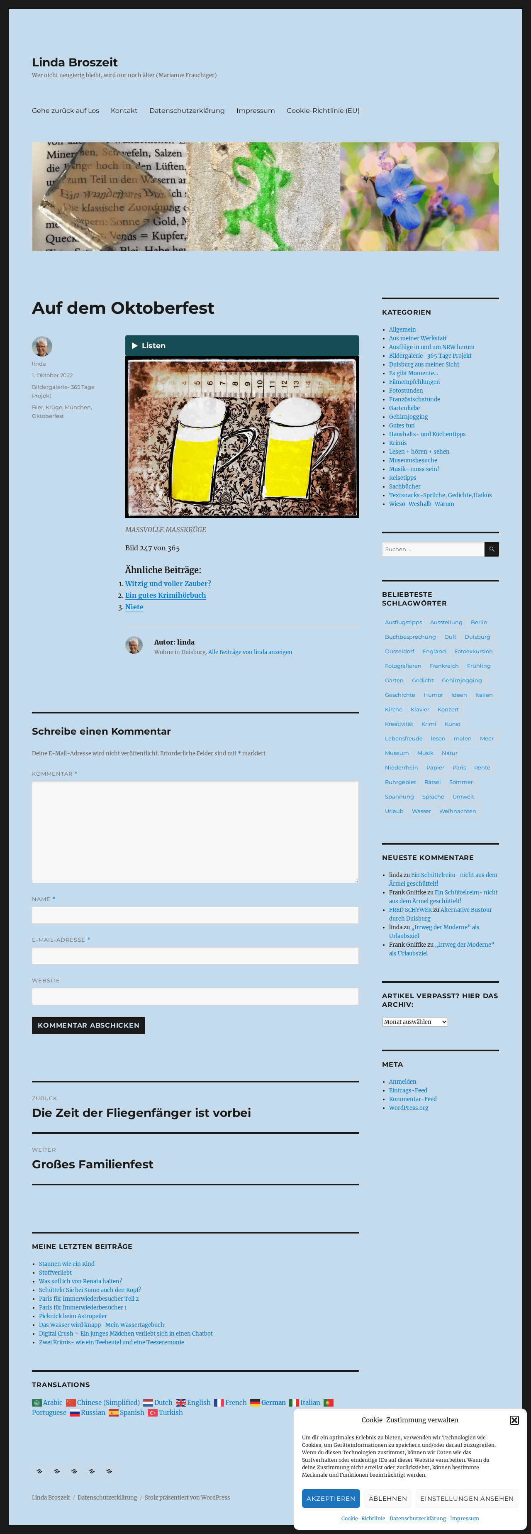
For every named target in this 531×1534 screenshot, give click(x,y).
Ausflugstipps (403, 622)
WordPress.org (409, 1107)
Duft (450, 636)
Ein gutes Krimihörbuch (165, 595)
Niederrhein (401, 767)
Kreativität (399, 724)
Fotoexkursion (473, 651)
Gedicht (423, 680)
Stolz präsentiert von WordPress (187, 1497)
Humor (433, 694)
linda (39, 363)
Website (46, 980)
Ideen (459, 694)
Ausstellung (446, 622)
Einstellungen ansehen (467, 1498)
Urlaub (394, 811)
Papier (435, 767)
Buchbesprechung (410, 636)
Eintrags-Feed (408, 1090)
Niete (134, 607)
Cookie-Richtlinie (363, 1518)
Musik (425, 753)
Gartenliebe (404, 408)
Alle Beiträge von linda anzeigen (250, 652)
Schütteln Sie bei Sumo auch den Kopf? (90, 1290)
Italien (484, 694)
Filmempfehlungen (414, 382)
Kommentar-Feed (413, 1099)
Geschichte (400, 694)
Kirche (393, 709)
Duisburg (477, 636)
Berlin (479, 622)
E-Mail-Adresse (61, 939)
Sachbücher (405, 486)
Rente (482, 767)
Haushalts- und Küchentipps (427, 434)
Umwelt (463, 796)
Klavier (420, 709)
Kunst (452, 724)
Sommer (461, 782)
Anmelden (403, 1081)
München (78, 407)
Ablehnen (388, 1498)
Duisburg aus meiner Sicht (424, 364)
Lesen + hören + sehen (419, 451)
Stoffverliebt (55, 1272)
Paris (459, 767)
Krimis (398, 443)
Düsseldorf (399, 651)
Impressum (464, 1518)
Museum (397, 753)
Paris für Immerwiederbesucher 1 (83, 1307)
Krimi (428, 724)
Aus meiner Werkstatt (418, 338)
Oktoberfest (48, 416)
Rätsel (432, 782)
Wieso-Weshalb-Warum (421, 504)
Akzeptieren (331, 1498)
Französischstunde (414, 399)
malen (463, 738)
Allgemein (402, 329)
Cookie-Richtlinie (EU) (323, 111)
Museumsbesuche (413, 460)
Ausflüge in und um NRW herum (432, 347)
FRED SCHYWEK (410, 910)
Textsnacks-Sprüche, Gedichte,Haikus (440, 495)
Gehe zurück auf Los (65, 111)
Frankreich (444, 665)
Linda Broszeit (75, 62)
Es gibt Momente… (413, 373)
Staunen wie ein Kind (67, 1264)
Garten (394, 680)
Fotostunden (406, 390)
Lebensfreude (404, 738)
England (434, 651)
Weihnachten (457, 811)
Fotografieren (403, 665)
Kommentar (55, 773)
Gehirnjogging (408, 416)
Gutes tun (402, 425)
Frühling (479, 665)
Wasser (421, 811)
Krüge (54, 407)
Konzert (448, 709)
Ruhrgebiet (400, 782)
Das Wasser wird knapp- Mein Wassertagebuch (101, 1325)
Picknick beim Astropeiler (73, 1316)
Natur (450, 753)
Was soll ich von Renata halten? (80, 1281)
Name (44, 899)
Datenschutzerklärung (418, 1518)
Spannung (399, 796)
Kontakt (124, 111)
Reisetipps (403, 477)
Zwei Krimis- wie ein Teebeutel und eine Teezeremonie (111, 1342)
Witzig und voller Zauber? (168, 583)
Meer (487, 738)
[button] (514, 1420)
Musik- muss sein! (414, 469)
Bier (37, 407)
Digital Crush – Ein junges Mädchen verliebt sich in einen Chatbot (126, 1333)
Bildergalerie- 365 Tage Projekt (430, 355)
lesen (438, 738)
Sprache (433, 796)
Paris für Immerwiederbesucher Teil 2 (89, 1298)
